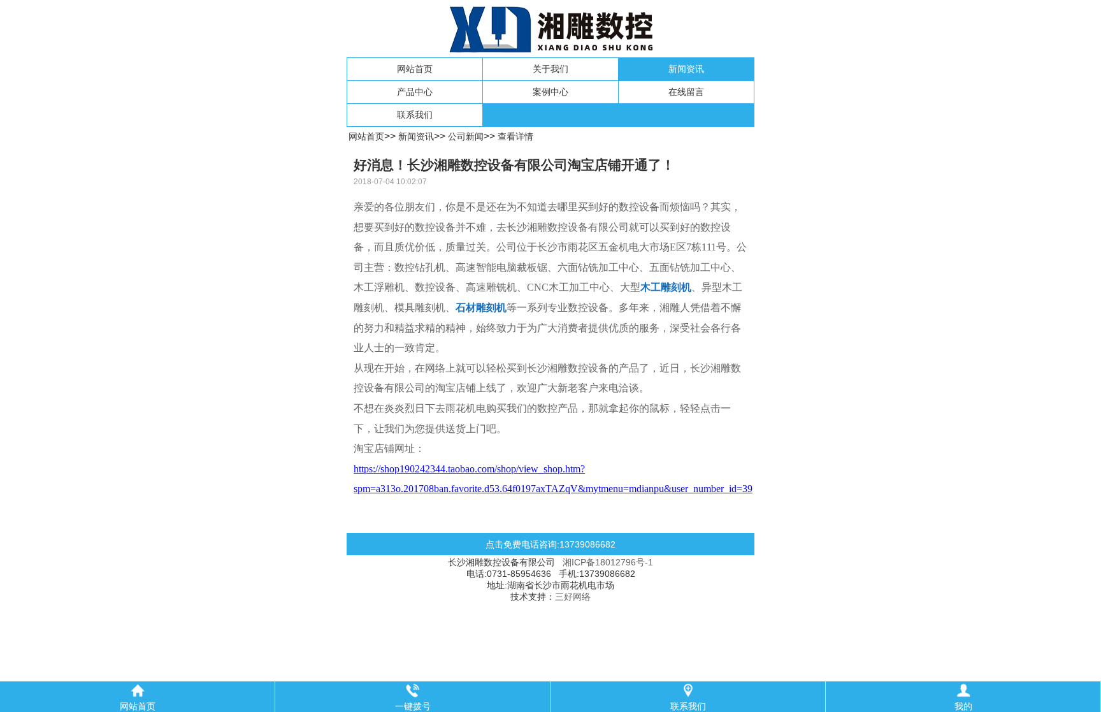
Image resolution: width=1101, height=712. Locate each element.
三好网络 (573, 597)
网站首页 (415, 69)
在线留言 (686, 92)
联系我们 (415, 115)
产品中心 (415, 92)
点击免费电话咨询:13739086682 (550, 544)
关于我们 (550, 69)
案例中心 (550, 92)
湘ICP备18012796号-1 (608, 562)
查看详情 (515, 136)
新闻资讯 (686, 69)
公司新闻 (466, 136)
